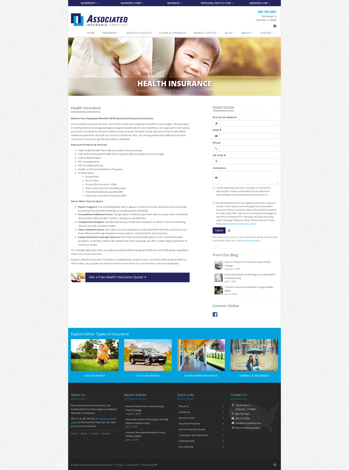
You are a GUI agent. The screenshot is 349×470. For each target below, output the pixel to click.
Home (91, 33)
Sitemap (105, 433)
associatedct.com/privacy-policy (239, 223)
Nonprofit (89, 3)
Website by (149, 464)
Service (206, 33)
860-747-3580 (242, 418)
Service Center (187, 417)
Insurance (111, 33)
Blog (230, 33)
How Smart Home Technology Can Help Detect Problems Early (250, 278)
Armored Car (258, 3)
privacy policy (253, 240)
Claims (172, 33)
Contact (268, 33)
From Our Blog (225, 254)
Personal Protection (216, 3)
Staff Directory (186, 441)
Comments (219, 168)
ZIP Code (219, 155)
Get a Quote (116, 277)
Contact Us (184, 412)
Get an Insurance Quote (192, 429)
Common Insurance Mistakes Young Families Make (249, 290)
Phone (216, 142)
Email (217, 130)
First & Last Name (224, 117)
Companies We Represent (193, 435)
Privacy (120, 464)
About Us (184, 406)
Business (173, 3)
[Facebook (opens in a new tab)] (275, 26)
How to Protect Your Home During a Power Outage (248, 265)
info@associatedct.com (248, 423)
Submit (219, 230)
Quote (139, 33)
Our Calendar (186, 446)
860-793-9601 (242, 413)
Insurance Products (189, 423)
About (247, 33)
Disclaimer (132, 464)
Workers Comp (131, 3)
